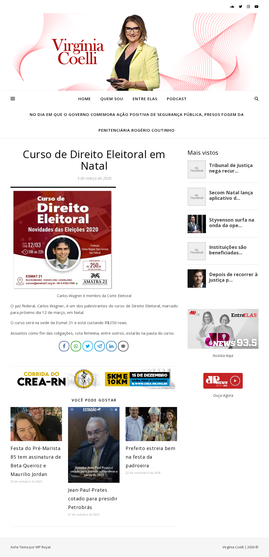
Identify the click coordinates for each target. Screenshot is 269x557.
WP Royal (42, 547)
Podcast (177, 98)
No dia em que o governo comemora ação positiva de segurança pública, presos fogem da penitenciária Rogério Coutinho (137, 122)
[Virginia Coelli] (134, 52)
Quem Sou (111, 98)
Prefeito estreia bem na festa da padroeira (150, 457)
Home (84, 98)
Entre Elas (145, 98)
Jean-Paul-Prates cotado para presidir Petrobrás (92, 498)
